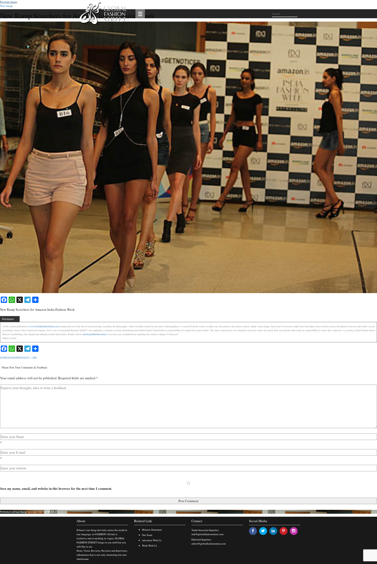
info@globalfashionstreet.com (207, 534)
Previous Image (8, 2)
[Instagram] (293, 530)
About (81, 521)
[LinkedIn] (273, 530)
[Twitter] (263, 530)
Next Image (6, 6)
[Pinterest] (283, 530)
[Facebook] (253, 530)
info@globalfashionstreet (94, 334)
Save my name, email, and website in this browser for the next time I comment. (56, 488)
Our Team (147, 535)
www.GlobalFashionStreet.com (44, 326)
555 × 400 (31, 357)
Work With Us (149, 545)
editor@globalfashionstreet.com (208, 543)
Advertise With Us (151, 540)
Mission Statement (152, 529)
